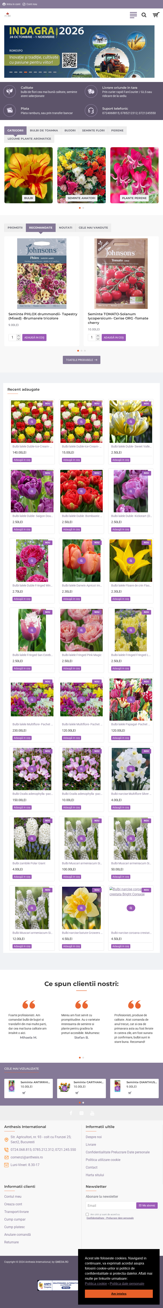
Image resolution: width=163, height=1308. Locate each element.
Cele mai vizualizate (21, 1069)
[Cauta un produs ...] (144, 14)
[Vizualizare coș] (156, 14)
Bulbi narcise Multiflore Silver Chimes (131, 794)
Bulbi (28, 198)
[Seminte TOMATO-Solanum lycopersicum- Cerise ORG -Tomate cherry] (121, 273)
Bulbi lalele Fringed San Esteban (33, 655)
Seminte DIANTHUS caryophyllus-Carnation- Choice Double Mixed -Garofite (141, 1082)
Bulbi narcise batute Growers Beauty (82, 933)
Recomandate (40, 227)
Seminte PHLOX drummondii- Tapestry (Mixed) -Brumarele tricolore (42, 316)
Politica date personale (127, 1283)
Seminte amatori (81, 198)
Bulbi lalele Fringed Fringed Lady (131, 655)
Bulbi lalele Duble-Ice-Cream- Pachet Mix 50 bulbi (33, 446)
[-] (18, 339)
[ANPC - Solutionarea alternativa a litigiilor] (59, 1285)
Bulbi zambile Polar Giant (29, 863)
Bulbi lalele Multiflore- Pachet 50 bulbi (82, 724)
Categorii (15, 130)
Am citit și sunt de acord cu (110, 1216)
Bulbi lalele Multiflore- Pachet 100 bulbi (33, 724)
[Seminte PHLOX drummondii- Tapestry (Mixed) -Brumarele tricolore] (41, 273)
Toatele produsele (79, 360)
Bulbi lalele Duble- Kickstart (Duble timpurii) (131, 516)
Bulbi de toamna (44, 130)
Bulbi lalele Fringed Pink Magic (81, 655)
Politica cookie (96, 1283)
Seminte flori (93, 130)
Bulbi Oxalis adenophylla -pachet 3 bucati (82, 794)
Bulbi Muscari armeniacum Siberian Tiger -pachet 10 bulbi (33, 933)
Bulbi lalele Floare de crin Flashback (131, 585)
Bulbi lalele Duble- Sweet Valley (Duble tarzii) (131, 446)
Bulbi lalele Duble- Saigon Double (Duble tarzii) (33, 516)
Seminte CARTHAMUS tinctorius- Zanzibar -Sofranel (89, 1082)
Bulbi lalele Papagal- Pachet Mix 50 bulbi (131, 724)
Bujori (70, 130)
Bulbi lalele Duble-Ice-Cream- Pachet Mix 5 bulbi (82, 446)
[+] (18, 336)
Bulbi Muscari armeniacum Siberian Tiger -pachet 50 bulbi (131, 863)
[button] (145, 1284)
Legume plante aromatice (29, 138)
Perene (117, 130)
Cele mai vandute (93, 227)
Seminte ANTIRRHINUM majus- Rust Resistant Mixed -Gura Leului (36, 1082)
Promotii (15, 227)
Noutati (65, 227)
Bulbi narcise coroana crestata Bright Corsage (131, 933)
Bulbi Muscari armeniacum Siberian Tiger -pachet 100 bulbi (82, 863)
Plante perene (134, 198)
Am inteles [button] (118, 1293)
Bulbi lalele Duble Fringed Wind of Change (33, 585)
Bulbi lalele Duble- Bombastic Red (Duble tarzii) (82, 516)
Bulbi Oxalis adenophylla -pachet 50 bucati (33, 794)
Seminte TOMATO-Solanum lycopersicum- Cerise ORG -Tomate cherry (118, 318)
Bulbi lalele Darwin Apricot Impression (82, 585)
